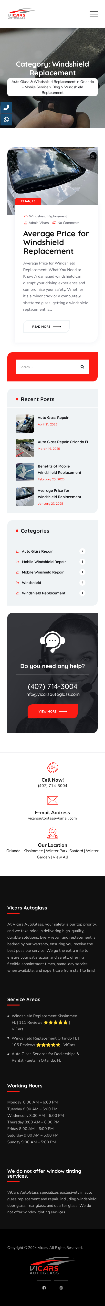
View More (47, 711)
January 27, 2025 (50, 503)
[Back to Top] (94, 1298)
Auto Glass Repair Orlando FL (63, 442)
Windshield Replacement (48, 216)
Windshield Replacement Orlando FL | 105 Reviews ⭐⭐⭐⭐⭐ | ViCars (45, 1042)
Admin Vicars (39, 223)
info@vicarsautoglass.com (52, 694)
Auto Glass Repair (53, 417)
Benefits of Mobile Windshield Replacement (59, 469)
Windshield (31, 582)
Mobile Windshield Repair (44, 561)
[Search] (81, 367)
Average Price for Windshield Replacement (56, 242)
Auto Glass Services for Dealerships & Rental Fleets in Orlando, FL (45, 1057)
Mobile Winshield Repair (43, 572)
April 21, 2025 (47, 424)
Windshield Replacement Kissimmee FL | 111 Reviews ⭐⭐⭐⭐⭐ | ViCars (44, 1022)
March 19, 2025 (49, 448)
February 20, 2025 (51, 479)
